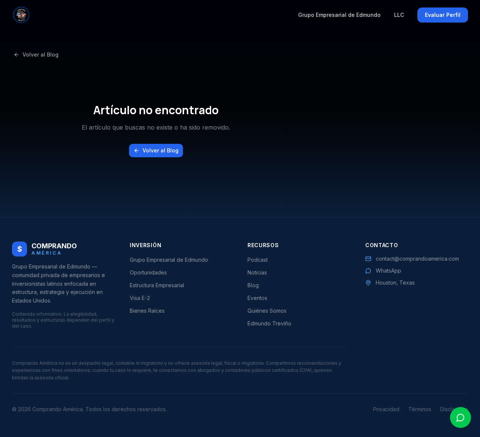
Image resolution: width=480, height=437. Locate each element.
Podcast (258, 260)
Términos (419, 409)
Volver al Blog (40, 54)
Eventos (257, 298)
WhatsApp (388, 270)
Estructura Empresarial (157, 285)
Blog (253, 285)
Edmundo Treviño (269, 323)
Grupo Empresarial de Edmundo (339, 15)
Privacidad (386, 409)
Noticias (257, 272)
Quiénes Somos (267, 310)
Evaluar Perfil (442, 15)
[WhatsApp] (460, 417)
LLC (399, 15)
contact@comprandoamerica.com (417, 258)
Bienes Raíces (147, 310)
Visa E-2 (140, 298)
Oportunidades (148, 272)
